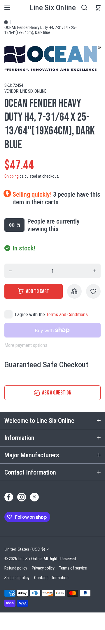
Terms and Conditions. (67, 314)
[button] (98, 8)
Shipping (11, 176)
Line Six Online (33, 91)
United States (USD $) (24, 549)
